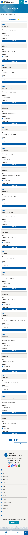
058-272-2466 (6, 118)
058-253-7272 (6, 221)
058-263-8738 (6, 304)
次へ (21, 443)
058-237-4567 (6, 56)
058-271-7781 (6, 139)
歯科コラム (5, 489)
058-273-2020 (6, 200)
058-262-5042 (6, 159)
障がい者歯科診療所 (7, 483)
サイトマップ (5, 515)
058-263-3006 (6, 283)
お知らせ (5, 486)
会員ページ (22, 2)
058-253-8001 (6, 242)
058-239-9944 (6, 262)
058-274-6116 (15, 460)
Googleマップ (14, 40)
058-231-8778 (6, 324)
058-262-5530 (6, 345)
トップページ (4, 14)
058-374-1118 (6, 428)
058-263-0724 (6, 366)
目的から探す (5, 479)
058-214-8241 (6, 77)
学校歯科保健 (5, 499)
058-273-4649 (6, 407)
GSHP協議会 (5, 505)
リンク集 (5, 512)
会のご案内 (5, 473)
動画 (4, 492)
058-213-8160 (6, 386)
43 (17, 440)
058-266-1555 (6, 180)
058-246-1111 (6, 35)
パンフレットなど (6, 495)
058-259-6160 (6, 97)
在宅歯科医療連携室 (7, 502)
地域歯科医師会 (6, 508)
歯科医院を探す (6, 476)
